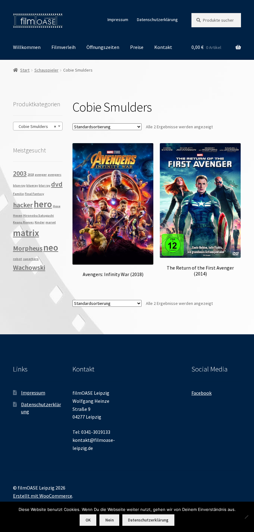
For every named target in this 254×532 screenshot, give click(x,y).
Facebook (201, 393)
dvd (57, 184)
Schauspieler (46, 70)
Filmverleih (63, 47)
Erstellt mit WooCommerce (42, 496)
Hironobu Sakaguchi (38, 215)
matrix (26, 233)
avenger (41, 175)
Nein (109, 520)
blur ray (44, 185)
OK (88, 520)
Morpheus (27, 248)
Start (24, 70)
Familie (18, 194)
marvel (51, 222)
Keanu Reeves (23, 222)
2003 (20, 173)
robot (17, 259)
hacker (23, 204)
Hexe (56, 206)
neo (50, 247)
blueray (32, 185)
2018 (31, 175)
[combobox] (38, 126)
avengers (54, 175)
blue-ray (19, 185)
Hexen (17, 215)
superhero (31, 259)
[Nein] (246, 517)
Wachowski (29, 267)
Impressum (117, 19)
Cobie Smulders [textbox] (36, 126)
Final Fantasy (34, 194)
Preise (136, 47)
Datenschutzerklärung (157, 19)
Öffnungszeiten (102, 47)
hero (43, 204)
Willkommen (27, 47)
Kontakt (163, 47)
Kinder (40, 222)
